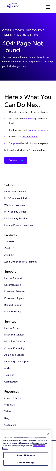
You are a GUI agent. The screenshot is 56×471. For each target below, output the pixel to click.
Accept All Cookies (26, 455)
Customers (10, 424)
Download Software (14, 291)
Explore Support (13, 278)
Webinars (9, 404)
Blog (6, 418)
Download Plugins (14, 298)
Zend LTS (9, 248)
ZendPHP (9, 241)
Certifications (11, 381)
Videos (8, 411)
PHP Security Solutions (16, 218)
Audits (7, 368)
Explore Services (13, 328)
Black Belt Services (14, 334)
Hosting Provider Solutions (18, 225)
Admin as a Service (14, 354)
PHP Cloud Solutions (15, 191)
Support (13, 143)
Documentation (12, 284)
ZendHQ (9, 254)
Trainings (9, 374)
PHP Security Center (15, 211)
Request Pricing (12, 311)
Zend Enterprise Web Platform (20, 261)
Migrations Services (14, 341)
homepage (31, 118)
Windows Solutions (14, 205)
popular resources (37, 129)
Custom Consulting (14, 348)
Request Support (13, 304)
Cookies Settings (25, 463)
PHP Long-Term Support (17, 361)
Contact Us (14, 160)
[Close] (48, 434)
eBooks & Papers (13, 398)
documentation (30, 136)
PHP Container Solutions (17, 198)
